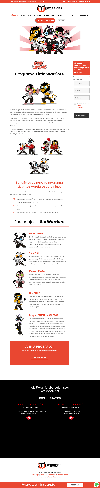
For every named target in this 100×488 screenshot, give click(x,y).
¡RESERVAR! (39, 357)
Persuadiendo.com (54, 477)
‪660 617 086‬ (34, 407)
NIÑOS (13, 16)
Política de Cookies (62, 475)
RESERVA (84, 16)
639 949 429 (76, 407)
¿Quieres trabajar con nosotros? (69, 1)
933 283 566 (24, 407)
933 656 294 (66, 407)
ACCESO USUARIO (45, 20)
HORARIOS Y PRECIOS (44, 16)
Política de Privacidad (47, 475)
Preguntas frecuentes (84, 1)
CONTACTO (71, 16)
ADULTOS (24, 16)
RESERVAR (75, 485)
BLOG (60, 16)
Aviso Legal (35, 475)
